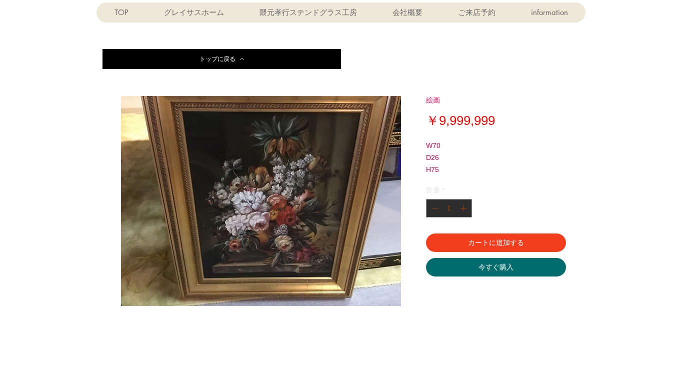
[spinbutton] (449, 208)
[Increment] (464, 208)
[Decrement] (434, 208)
